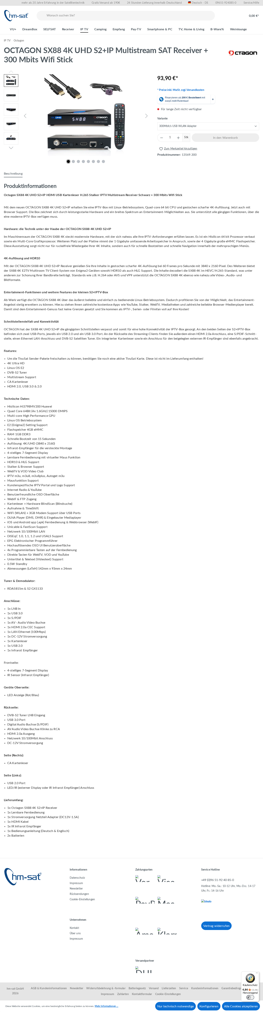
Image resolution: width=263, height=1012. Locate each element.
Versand (154, 988)
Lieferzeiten (169, 988)
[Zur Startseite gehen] (16, 16)
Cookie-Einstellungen (82, 899)
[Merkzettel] (225, 14)
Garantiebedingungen (234, 988)
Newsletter (76, 888)
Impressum (76, 883)
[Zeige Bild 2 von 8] (73, 161)
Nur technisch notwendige (175, 1006)
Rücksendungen (79, 894)
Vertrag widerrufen (216, 925)
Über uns (75, 933)
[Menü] (257, 973)
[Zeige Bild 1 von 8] (68, 161)
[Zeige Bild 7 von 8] (98, 161)
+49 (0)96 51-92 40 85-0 (217, 880)
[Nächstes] (146, 116)
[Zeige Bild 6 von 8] (93, 161)
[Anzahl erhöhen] (178, 137)
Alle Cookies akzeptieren (241, 1006)
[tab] (13, 173)
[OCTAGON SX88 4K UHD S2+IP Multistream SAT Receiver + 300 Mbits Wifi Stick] (85, 115)
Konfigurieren (208, 1006)
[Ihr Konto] (237, 14)
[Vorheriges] (25, 116)
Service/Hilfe (251, 3)
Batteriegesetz (137, 988)
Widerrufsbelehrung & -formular (105, 988)
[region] (76, 115)
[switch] (250, 997)
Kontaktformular (142, 994)
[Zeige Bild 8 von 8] (103, 161)
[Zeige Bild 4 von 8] (83, 161)
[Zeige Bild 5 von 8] (88, 161)
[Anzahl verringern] (161, 137)
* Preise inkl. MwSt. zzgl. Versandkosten (180, 90)
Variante (162, 118)
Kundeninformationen (204, 988)
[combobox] (130, 15)
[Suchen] (41, 15)
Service (183, 988)
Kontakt (74, 928)
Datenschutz (77, 878)
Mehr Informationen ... (106, 1006)
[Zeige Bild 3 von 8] (78, 161)
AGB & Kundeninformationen (49, 988)
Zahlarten (123, 994)
